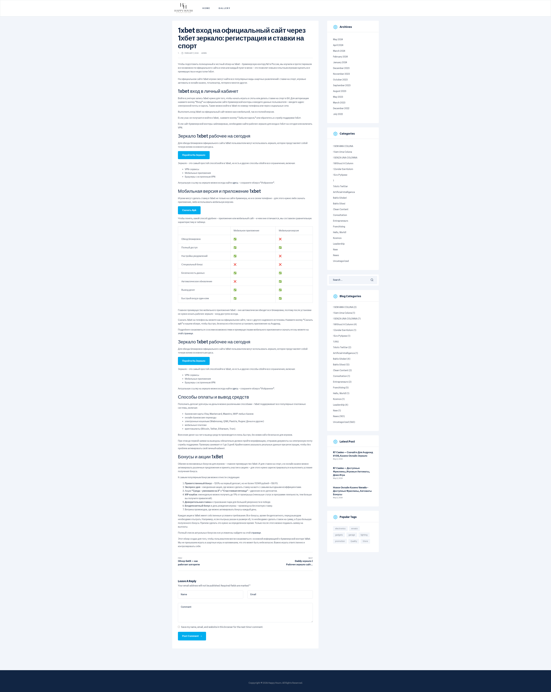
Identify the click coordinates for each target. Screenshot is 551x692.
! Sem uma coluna (342, 152)
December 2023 (341, 68)
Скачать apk (189, 210)
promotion (340, 541)
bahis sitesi (339, 203)
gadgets (339, 535)
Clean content (340, 209)
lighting (364, 535)
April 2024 (338, 45)
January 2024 (340, 62)
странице (256, 532)
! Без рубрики (340, 175)
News (336, 255)
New (335, 249)
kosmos (337, 238)
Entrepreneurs (340, 220)
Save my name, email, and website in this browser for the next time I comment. (222, 627)
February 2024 (340, 56)
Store (365, 541)
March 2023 (339, 102)
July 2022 (338, 114)
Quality (354, 541)
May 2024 (338, 39)
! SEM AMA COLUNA (343, 146)
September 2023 (342, 85)
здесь (235, 182)
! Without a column (343, 163)
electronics (340, 528)
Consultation (340, 215)
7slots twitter (340, 186)
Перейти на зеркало (193, 155)
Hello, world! (339, 232)
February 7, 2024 (192, 53)
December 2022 (341, 108)
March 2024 (339, 51)
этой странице (185, 333)
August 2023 (339, 91)
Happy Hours (274, 683)
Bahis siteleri (340, 197)
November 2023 (341, 74)
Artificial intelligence (344, 192)
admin (204, 53)
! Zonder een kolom (343, 169)
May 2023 (338, 97)
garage (352, 535)
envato (354, 528)
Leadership (339, 243)
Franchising (339, 226)
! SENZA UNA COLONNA (345, 157)
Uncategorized (341, 261)
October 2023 (340, 79)
